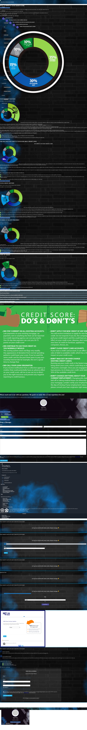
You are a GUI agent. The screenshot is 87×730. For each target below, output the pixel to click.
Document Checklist (6, 488)
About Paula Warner (6, 501)
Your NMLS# (5, 687)
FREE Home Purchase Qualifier (8, 490)
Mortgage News (3, 496)
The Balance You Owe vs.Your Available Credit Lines (18, 19)
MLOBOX (24, 513)
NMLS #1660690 (5, 468)
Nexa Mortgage (8, 496)
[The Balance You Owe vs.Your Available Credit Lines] (7, 20)
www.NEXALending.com (6, 466)
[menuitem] (44, 515)
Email (4, 679)
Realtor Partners (5, 503)
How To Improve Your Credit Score (8, 491)
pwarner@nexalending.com (8, 414)
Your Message (3, 437)
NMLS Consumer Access (7, 499)
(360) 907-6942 (6, 413)
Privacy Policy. (77, 456)
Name (1, 424)
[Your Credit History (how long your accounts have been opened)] (10, 23)
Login (4, 504)
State (5, 546)
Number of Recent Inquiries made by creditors (28, 26)
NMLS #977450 (5, 500)
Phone (1, 433)
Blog (3, 489)
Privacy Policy (5, 498)
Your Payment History (9, 17)
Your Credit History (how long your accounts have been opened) (24, 22)
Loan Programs (5, 486)
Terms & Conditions (6, 492)
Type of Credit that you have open (22, 24)
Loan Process (5, 487)
